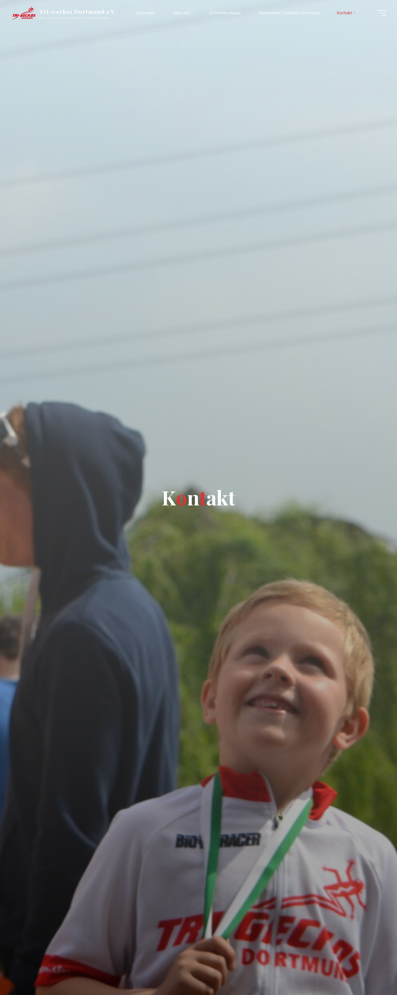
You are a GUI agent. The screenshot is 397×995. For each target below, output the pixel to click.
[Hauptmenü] (381, 13)
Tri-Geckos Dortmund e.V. (77, 11)
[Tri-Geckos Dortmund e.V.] (23, 12)
